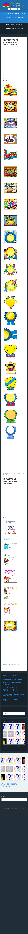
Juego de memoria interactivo (12, 747)
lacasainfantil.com (14, 808)
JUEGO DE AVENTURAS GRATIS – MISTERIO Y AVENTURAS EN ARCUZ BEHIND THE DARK (13, 689)
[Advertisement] (14, 63)
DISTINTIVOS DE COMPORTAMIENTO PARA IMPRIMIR (12, 42)
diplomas (13, 665)
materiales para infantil (14, 664)
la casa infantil (14, 4)
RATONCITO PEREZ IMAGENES (12, 679)
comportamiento (15, 473)
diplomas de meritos (20, 665)
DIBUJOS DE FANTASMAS (11, 675)
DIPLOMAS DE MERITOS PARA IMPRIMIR (10, 481)
